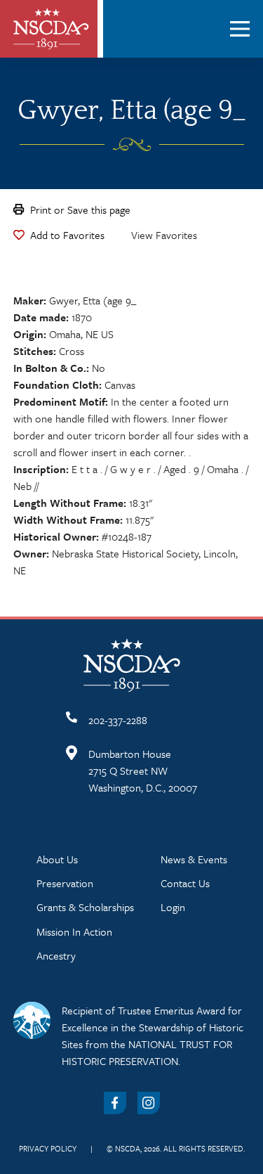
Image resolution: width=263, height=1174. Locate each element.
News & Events (194, 859)
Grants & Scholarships (85, 907)
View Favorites (164, 234)
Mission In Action (74, 931)
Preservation (64, 883)
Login (173, 907)
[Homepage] (51, 29)
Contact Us (185, 883)
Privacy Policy (47, 1148)
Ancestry (56, 955)
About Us (57, 859)
